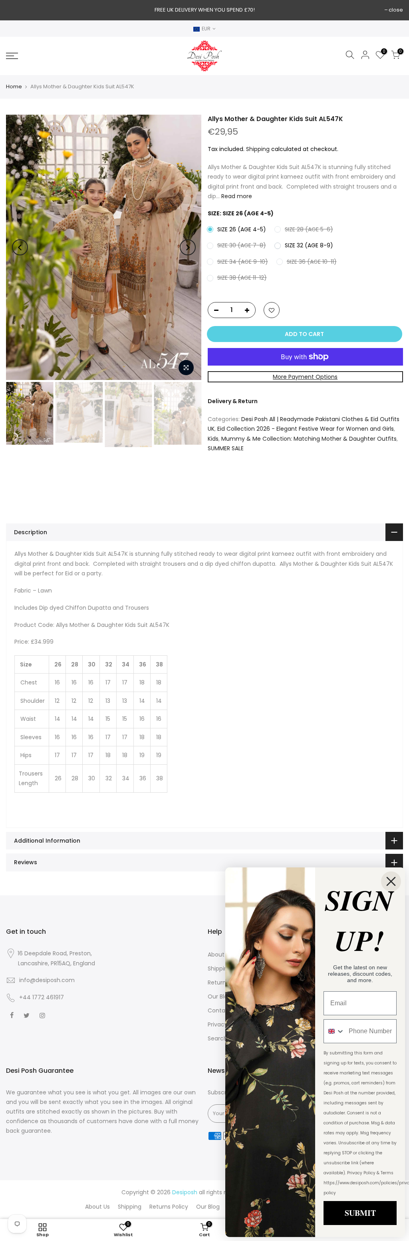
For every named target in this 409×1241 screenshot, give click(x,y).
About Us (220, 955)
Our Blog (219, 996)
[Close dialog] (391, 881)
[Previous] (20, 247)
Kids (213, 439)
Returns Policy (168, 1207)
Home (14, 86)
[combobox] (334, 1031)
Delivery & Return (233, 401)
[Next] (188, 247)
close (396, 10)
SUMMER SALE (226, 448)
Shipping (258, 149)
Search (217, 1038)
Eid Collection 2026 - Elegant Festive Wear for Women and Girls (305, 429)
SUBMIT (360, 1213)
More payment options (305, 377)
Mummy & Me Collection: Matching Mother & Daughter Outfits (309, 439)
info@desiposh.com (47, 980)
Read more (236, 196)
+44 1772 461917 (41, 997)
